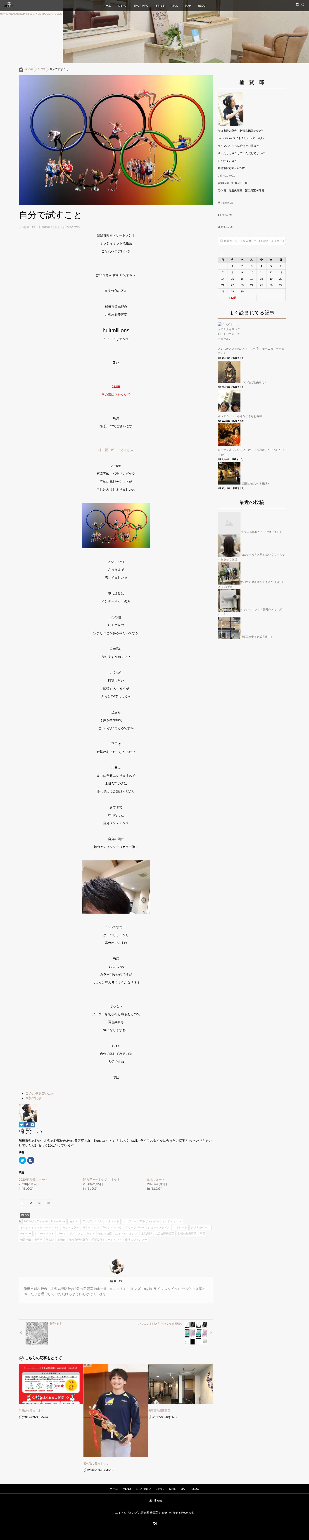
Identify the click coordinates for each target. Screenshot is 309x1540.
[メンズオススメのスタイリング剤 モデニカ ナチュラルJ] (230, 333)
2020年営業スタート (33, 1179)
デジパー (25, 1233)
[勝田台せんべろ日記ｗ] (230, 473)
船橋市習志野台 (78, 1239)
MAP (51, 13)
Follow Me (226, 202)
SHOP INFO (24, 13)
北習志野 (146, 1233)
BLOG (58, 13)
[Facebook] (27, 1125)
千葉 (202, 1233)
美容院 (50, 1239)
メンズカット (86, 1233)
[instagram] (297, 4)
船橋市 (61, 1239)
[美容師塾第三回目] (180, 1384)
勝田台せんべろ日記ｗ (256, 483)
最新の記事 (33, 1098)
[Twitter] (21, 1125)
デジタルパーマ (200, 1227)
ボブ (72, 1233)
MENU (13, 13)
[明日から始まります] (51, 1384)
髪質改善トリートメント (106, 1239)
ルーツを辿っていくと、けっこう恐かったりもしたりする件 (251, 452)
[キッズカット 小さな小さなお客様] (230, 401)
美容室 (38, 1239)
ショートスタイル (159, 1227)
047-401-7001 (226, 175)
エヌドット (112, 1221)
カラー (86, 1227)
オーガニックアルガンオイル (141, 1221)
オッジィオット (172, 1221)
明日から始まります (31, 1410)
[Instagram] (32, 1125)
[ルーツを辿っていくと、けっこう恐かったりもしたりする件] (230, 434)
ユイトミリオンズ (126, 1233)
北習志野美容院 (187, 1233)
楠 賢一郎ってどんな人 (116, 450)
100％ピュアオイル (36, 1221)
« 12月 (232, 297)
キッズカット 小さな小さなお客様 (240, 416)
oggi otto (74, 1221)
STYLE (37, 13)
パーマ (61, 1233)
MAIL (45, 13)
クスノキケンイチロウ (108, 1227)
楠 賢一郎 (29, 227)
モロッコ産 (105, 1233)
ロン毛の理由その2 (254, 382)
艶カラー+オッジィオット (101, 1179)
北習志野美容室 (164, 1233)
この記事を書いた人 (40, 1093)
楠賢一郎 (25, 1239)
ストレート (180, 1227)
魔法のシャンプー (136, 1239)
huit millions (58, 1221)
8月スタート (156, 1179)
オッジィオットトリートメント (39, 1227)
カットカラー (70, 1227)
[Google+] (40, 1203)
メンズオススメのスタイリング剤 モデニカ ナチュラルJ (251, 351)
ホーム (4, 13)
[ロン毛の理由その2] (230, 372)
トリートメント (44, 1233)
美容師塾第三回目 (159, 1410)
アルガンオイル (92, 1221)
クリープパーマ (134, 1227)
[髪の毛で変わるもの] (115, 1410)
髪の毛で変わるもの (95, 1463)
